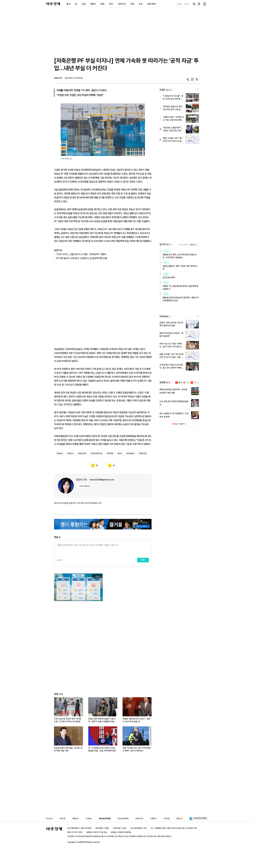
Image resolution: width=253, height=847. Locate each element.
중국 (68, 4)
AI (76, 4)
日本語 (186, 4)
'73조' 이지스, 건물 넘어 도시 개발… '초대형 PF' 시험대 (81, 254)
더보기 (172, 425)
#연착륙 (110, 453)
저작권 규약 (139, 818)
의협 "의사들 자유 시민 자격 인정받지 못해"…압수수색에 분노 (137, 749)
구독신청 (62, 818)
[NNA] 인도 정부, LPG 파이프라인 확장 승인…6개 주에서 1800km (180, 256)
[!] (198, 90)
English (179, 4)
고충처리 (153, 818)
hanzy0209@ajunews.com (102, 479)
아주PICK (164, 316)
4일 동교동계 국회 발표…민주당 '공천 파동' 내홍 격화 (68, 749)
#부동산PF (82, 453)
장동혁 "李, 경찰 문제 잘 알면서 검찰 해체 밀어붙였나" (180, 287)
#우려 (120, 453)
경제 (102, 4)
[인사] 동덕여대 (169, 277)
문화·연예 (151, 4)
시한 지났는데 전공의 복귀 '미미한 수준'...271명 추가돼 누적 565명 (67, 720)
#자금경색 (130, 453)
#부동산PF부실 (96, 453)
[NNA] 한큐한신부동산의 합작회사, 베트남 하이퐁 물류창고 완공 (181, 299)
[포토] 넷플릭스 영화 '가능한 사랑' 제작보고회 (180, 267)
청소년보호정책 (123, 818)
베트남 (196, 382)
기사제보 (88, 818)
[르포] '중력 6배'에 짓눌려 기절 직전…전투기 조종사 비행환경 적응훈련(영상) (102, 720)
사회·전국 (122, 4)
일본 (188, 382)
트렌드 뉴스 (164, 89)
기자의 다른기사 (84, 486)
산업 (83, 4)
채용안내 (75, 818)
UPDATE (193, 245)
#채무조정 (143, 453)
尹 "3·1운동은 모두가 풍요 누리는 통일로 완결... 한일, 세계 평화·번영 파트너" (102, 749)
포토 (141, 4)
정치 (111, 4)
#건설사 (60, 453)
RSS (178, 818)
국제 (132, 4)
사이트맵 (166, 818)
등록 (143, 560)
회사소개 (49, 818)
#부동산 (70, 453)
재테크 (93, 4)
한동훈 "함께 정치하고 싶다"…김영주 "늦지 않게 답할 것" (136, 720)
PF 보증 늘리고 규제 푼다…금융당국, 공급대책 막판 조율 (81, 258)
